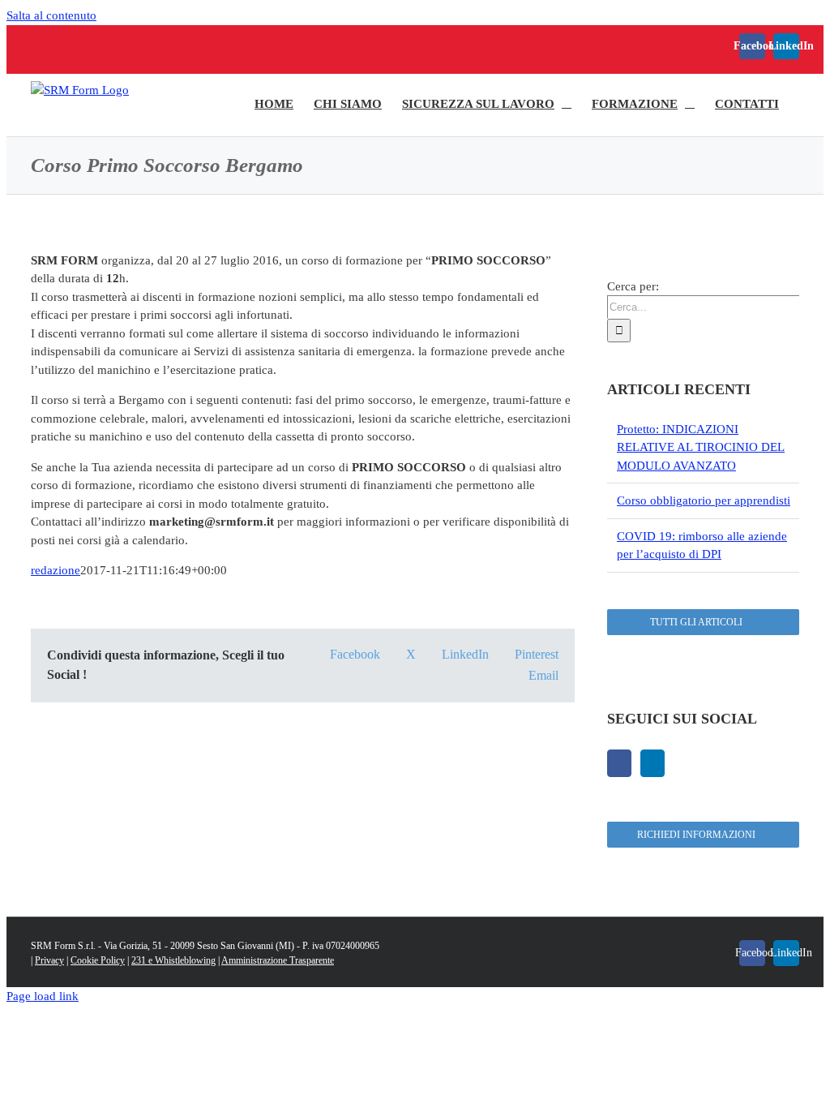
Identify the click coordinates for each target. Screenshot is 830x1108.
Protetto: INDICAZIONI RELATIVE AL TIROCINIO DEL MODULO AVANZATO (701, 447)
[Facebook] (619, 763)
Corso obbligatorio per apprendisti (703, 500)
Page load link (42, 996)
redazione (55, 570)
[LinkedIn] (652, 763)
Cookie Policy (98, 960)
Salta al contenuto (51, 15)
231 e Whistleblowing (173, 960)
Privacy (49, 960)
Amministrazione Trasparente (277, 960)
